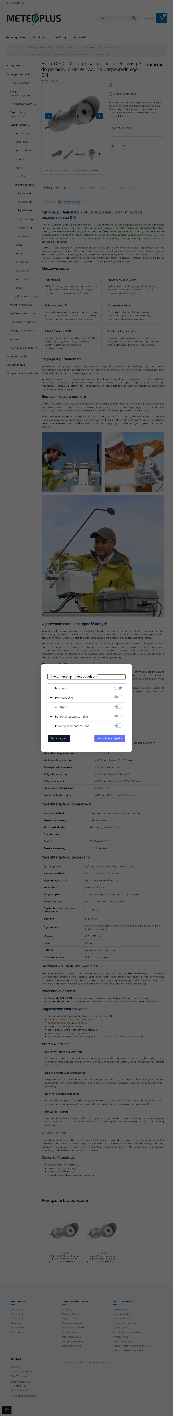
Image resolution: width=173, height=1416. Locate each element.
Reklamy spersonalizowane (72, 726)
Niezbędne (61, 688)
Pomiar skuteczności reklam (72, 716)
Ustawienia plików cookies (72, 676)
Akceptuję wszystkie (109, 738)
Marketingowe (64, 697)
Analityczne (62, 707)
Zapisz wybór (59, 738)
